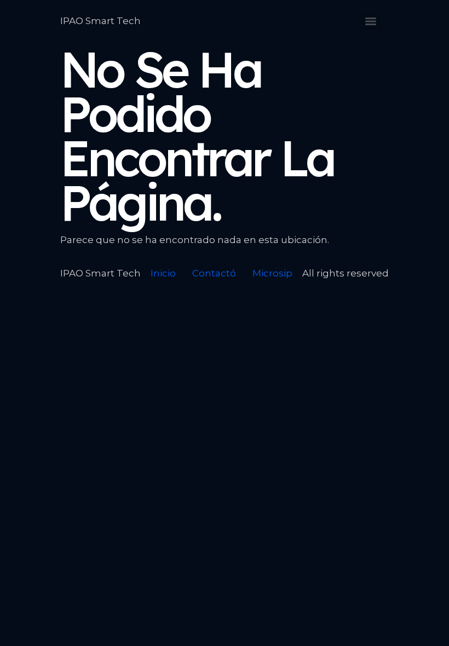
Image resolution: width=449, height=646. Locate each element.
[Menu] (371, 21)
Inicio (163, 273)
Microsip (272, 273)
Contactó (214, 273)
